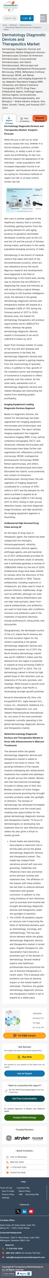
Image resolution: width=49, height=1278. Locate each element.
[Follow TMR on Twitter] (18, 1211)
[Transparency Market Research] (10, 6)
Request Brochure (40, 118)
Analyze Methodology (24, 1117)
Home (5, 25)
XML (21, 1194)
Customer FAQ (23, 1188)
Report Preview (9, 120)
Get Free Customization (24, 1098)
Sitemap (5, 1197)
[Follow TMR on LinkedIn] (24, 1211)
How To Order (8, 1191)
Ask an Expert (24, 1073)
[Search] (14, 18)
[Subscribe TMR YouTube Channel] (31, 1211)
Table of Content (24, 119)
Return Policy (24, 1191)
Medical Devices (25, 25)
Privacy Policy (8, 1194)
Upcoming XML (32, 1194)
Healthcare (13, 25)
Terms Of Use (6, 1188)
